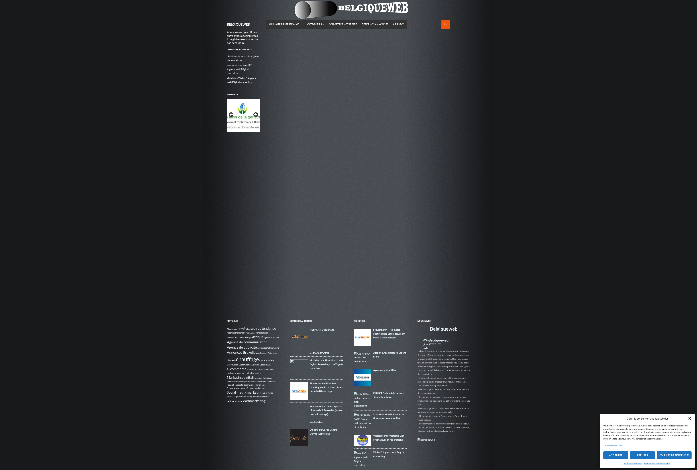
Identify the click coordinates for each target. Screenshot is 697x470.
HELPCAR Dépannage (322, 329)
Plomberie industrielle (256, 381)
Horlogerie (231, 373)
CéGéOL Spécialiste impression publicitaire (388, 395)
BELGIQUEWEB (238, 24)
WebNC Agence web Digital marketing (239, 69)
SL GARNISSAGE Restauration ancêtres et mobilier (388, 416)
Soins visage (232, 396)
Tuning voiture (252, 396)
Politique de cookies (632, 463)
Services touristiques (256, 388)
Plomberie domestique (237, 381)
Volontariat (264, 396)
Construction (232, 364)
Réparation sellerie (251, 385)
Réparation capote (235, 385)
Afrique (258, 337)
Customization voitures (249, 364)
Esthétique (251, 369)
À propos (398, 24)
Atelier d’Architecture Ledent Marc (389, 354)
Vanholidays (316, 422)
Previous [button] (231, 115)
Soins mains (268, 393)
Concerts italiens (266, 360)
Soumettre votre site (343, 24)
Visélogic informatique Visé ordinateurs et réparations (388, 437)
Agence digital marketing (268, 348)
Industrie (240, 373)
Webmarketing (254, 401)
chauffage (247, 359)
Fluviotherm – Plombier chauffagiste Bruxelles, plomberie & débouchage (326, 387)
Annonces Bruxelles (242, 352)
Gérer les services (613, 445)
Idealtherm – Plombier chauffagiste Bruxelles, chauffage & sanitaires (326, 364)
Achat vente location (259, 333)
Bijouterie (231, 360)
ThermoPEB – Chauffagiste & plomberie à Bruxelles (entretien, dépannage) (326, 410)
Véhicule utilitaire (234, 401)
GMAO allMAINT (319, 352)
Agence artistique (271, 337)
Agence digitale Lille (384, 370)
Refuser (642, 455)
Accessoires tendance (259, 328)
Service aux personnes (236, 388)
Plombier (271, 381)
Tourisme (242, 396)
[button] (690, 418)
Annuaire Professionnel (284, 24)
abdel (230, 56)
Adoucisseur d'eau (235, 337)
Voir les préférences (674, 455)
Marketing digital (240, 377)
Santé (263, 385)
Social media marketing (244, 392)
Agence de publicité (242, 347)
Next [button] (255, 115)
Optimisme (267, 378)
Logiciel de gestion (253, 373)
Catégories (314, 24)
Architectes (262, 353)
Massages (257, 378)
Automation (273, 353)
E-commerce (236, 369)
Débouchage (265, 364)
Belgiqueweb (444, 329)
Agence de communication (247, 342)
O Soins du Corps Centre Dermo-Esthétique (323, 431)
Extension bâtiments (265, 369)
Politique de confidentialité (657, 463)
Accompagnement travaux (238, 333)
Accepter (616, 455)
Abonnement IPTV (235, 329)
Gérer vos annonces (375, 24)
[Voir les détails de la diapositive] (243, 115)
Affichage (247, 337)
